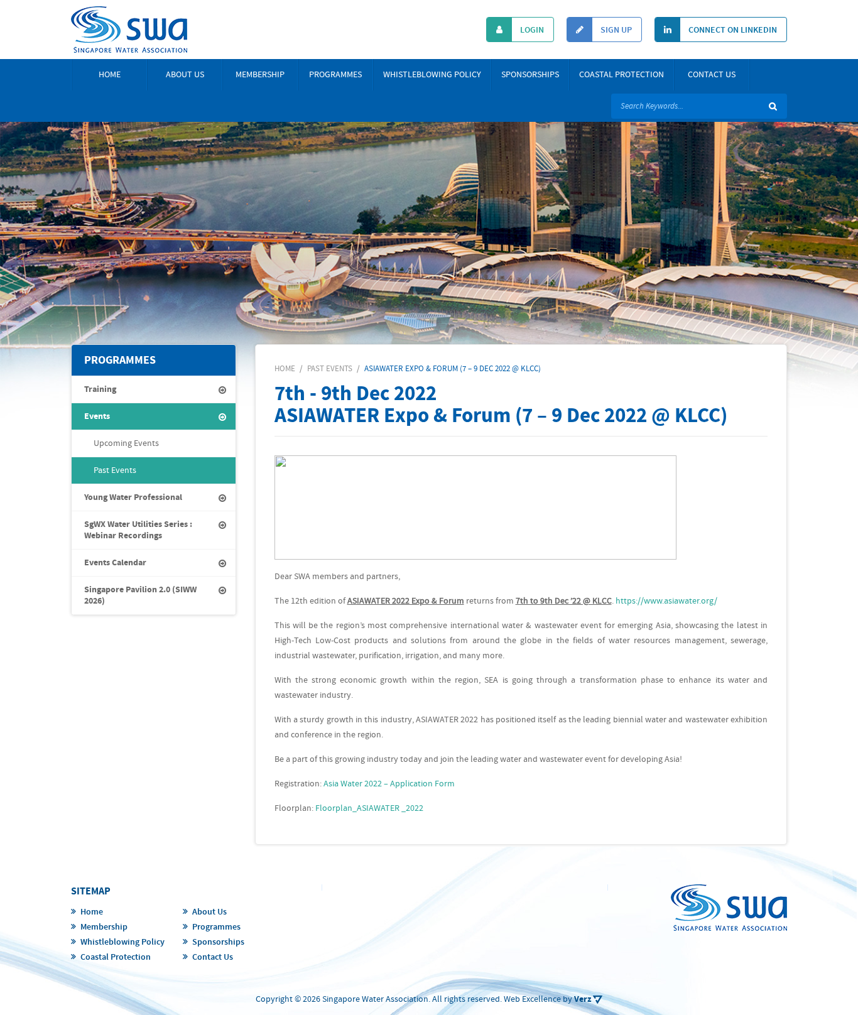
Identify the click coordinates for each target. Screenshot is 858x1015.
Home (110, 74)
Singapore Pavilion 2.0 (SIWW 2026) (140, 595)
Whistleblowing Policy (432, 74)
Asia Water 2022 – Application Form (389, 784)
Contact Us (712, 74)
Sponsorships (530, 74)
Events (97, 416)
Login (531, 30)
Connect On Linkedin (732, 30)
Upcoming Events (126, 443)
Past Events (115, 470)
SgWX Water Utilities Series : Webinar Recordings (138, 530)
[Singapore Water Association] (129, 29)
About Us (185, 74)
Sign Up (615, 30)
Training (100, 389)
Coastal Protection (621, 74)
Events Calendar (115, 562)
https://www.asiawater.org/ (666, 601)
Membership (260, 74)
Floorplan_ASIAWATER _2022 (369, 808)
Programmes (335, 74)
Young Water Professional (133, 497)
